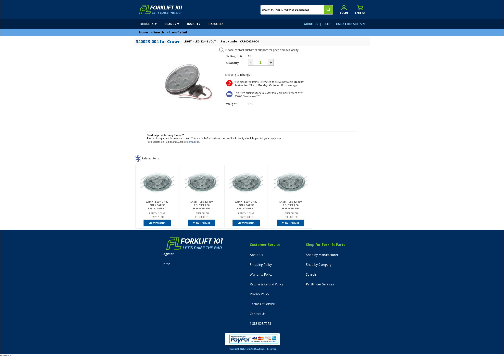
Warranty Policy (261, 274)
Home (143, 32)
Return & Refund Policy (266, 284)
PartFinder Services (320, 284)
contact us (193, 141)
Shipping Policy (261, 265)
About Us (256, 255)
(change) (245, 74)
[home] (161, 10)
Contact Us (257, 314)
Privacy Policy (259, 294)
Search (158, 32)
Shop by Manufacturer (322, 255)
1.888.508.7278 (260, 324)
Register (167, 254)
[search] (328, 9)
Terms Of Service (262, 304)
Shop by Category (319, 265)
